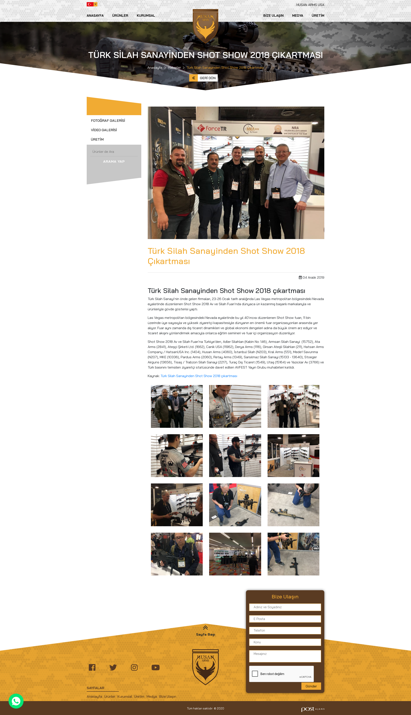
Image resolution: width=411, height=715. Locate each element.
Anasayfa (95, 15)
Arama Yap (114, 161)
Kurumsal (146, 15)
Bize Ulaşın (273, 15)
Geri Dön (208, 78)
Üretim (318, 15)
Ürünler (120, 15)
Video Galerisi (104, 130)
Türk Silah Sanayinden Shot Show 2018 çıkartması (199, 376)
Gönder (311, 686)
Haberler (174, 67)
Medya (297, 15)
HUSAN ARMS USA (310, 5)
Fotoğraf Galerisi (108, 120)
